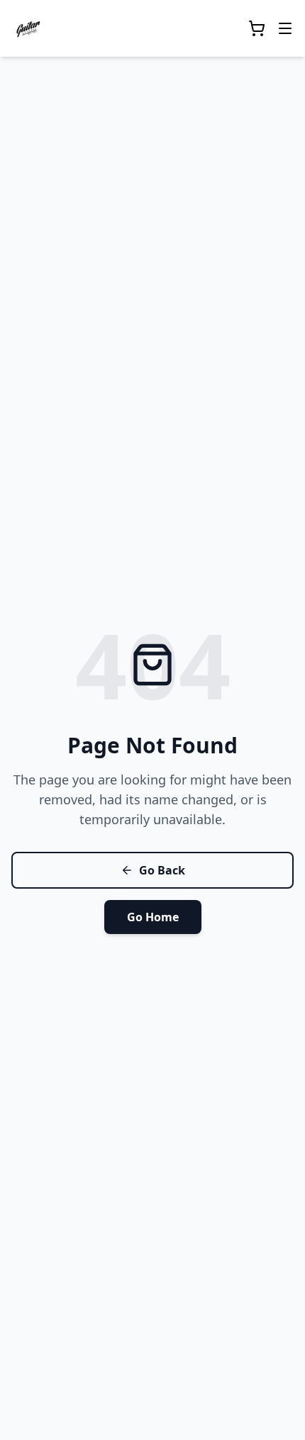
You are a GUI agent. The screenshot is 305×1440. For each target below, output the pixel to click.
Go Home (153, 917)
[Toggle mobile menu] (285, 28)
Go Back (162, 870)
